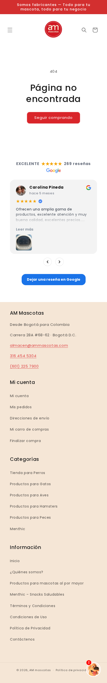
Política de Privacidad (30, 628)
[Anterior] (47, 262)
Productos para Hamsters (34, 506)
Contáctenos (22, 639)
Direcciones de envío (30, 418)
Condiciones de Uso (28, 617)
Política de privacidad (73, 670)
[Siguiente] (59, 262)
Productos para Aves (29, 495)
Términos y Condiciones (32, 605)
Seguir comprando (53, 117)
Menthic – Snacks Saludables (37, 594)
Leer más (24, 229)
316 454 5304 (23, 355)
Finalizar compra (25, 440)
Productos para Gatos (30, 483)
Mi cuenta (19, 395)
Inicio (15, 560)
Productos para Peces (30, 517)
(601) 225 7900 (24, 366)
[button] (9, 30)
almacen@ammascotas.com (39, 345)
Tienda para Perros (27, 472)
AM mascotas (40, 670)
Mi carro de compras (29, 429)
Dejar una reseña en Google (53, 279)
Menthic (17, 528)
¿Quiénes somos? (26, 572)
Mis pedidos (21, 407)
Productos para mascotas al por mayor (47, 583)
